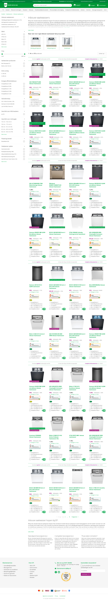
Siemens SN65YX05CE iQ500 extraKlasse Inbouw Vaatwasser (37, 132)
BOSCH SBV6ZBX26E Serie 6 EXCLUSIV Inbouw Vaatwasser (77, 83)
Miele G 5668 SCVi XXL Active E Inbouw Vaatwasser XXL (55, 437)
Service (88, 10)
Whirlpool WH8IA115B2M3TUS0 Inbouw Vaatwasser (55, 185)
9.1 (24, 1)
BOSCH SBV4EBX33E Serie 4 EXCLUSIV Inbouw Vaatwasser (37, 489)
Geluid (7, 10)
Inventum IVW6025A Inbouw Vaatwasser (55, 82)
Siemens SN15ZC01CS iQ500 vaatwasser (35, 285)
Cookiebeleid (62, 596)
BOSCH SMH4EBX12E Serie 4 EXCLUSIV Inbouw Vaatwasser (77, 185)
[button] (13, 17)
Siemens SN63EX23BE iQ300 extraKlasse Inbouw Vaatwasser (97, 83)
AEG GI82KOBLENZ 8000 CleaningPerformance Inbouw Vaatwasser (96, 437)
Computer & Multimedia (72, 10)
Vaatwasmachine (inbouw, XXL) (10, 26)
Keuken (25, 10)
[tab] (13, 17)
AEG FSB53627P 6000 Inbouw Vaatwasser (35, 82)
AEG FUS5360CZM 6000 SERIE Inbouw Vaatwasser (56, 334)
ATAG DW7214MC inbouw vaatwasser (76, 436)
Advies (83, 10)
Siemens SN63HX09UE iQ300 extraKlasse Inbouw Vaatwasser (76, 132)
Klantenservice (7, 563)
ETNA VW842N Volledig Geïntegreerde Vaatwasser (77, 233)
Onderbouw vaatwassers (8, 24)
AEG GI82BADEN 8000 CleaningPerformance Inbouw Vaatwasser (95, 234)
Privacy (56, 596)
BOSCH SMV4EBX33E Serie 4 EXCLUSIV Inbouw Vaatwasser (57, 132)
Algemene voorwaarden (48, 596)
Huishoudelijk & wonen (41, 10)
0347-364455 (68, 563)
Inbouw (31, 10)
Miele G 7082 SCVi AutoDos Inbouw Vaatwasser (97, 488)
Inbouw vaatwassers (18, 14)
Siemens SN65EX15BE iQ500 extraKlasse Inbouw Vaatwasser (97, 335)
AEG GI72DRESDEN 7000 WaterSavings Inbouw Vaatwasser (36, 185)
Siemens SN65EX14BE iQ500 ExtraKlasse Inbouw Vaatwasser (37, 234)
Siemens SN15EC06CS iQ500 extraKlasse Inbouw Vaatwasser (97, 388)
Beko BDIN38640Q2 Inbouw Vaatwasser (97, 285)
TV (3, 10)
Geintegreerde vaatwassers (9, 22)
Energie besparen (97, 10)
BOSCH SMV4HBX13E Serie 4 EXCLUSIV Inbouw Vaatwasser (57, 286)
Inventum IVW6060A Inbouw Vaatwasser (35, 436)
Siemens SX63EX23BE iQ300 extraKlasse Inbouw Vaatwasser (37, 388)
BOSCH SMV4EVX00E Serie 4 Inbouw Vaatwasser (57, 233)
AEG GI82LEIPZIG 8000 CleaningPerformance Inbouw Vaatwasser (55, 388)
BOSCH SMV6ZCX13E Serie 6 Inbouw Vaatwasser (77, 285)
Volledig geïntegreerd (35, 48)
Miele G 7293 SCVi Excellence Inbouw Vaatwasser (74, 388)
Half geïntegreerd (51, 48)
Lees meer (67, 27)
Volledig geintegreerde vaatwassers (11, 20)
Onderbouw (67, 48)
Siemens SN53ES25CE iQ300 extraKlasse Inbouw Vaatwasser (97, 185)
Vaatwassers (9, 14)
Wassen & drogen (16, 10)
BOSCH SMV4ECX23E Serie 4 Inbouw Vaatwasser (57, 488)
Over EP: (31, 563)
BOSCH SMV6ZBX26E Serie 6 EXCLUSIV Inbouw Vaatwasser (77, 335)
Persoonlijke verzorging (57, 10)
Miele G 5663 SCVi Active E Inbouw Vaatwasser (37, 334)
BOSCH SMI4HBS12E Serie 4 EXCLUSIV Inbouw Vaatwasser (77, 489)
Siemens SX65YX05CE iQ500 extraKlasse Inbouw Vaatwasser (97, 132)
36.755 (3, 1)
